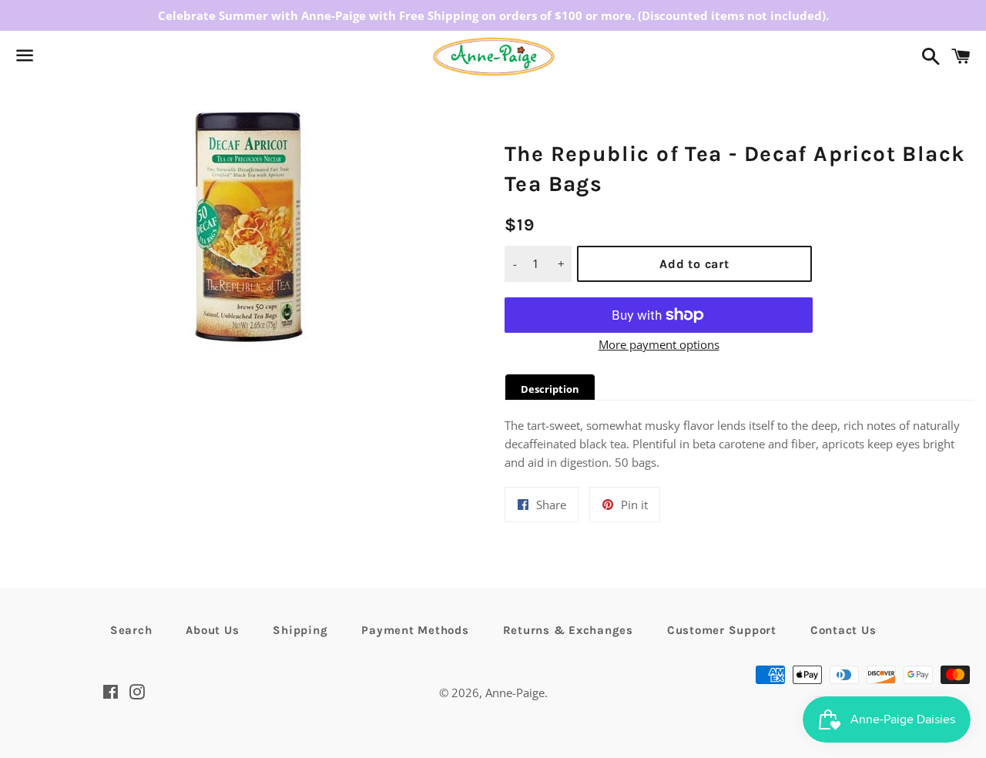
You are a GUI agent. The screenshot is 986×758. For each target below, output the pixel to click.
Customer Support (721, 630)
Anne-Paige (515, 692)
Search (131, 630)
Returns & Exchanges (568, 630)
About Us (212, 630)
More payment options (659, 344)
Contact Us (843, 630)
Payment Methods (414, 630)
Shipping (300, 630)
